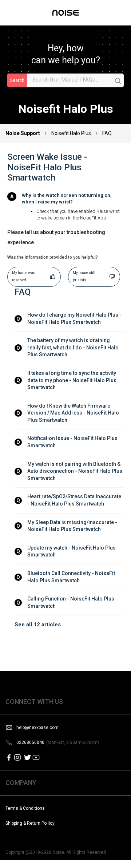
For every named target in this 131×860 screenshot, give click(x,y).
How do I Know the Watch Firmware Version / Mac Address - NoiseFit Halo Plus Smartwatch (73, 413)
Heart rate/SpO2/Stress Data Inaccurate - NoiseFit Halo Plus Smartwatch (74, 500)
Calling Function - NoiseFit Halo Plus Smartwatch (71, 602)
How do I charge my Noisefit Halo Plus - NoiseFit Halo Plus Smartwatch (75, 318)
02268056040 (57, 742)
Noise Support (23, 133)
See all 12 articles (38, 624)
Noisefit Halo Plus (71, 133)
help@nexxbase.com (37, 727)
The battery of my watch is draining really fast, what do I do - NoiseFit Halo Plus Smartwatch (73, 347)
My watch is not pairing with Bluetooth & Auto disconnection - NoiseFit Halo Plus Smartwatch (75, 471)
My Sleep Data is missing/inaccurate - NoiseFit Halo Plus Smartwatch (72, 525)
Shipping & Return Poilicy (30, 823)
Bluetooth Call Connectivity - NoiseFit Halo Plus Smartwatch (71, 576)
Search (17, 80)
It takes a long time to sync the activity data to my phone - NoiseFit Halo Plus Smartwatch (72, 380)
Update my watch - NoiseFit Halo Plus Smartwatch (72, 551)
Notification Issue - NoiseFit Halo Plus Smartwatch (73, 441)
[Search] (118, 81)
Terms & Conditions (25, 808)
